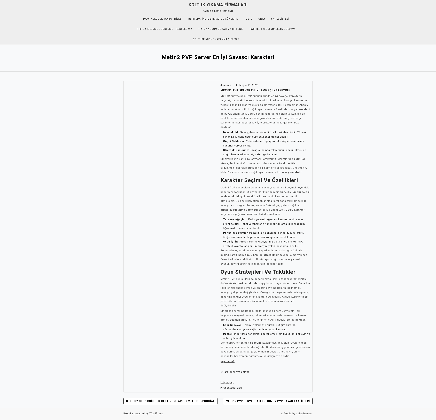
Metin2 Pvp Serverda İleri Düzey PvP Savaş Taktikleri (268, 401)
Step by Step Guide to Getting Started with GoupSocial (170, 401)
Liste (248, 18)
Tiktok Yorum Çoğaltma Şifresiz (221, 29)
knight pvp (227, 382)
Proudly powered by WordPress (143, 413)
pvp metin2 (228, 361)
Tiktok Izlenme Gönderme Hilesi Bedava (164, 29)
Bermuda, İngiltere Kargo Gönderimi (213, 18)
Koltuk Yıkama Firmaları (218, 4)
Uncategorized (232, 387)
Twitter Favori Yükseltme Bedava (272, 29)
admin (227, 85)
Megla (288, 413)
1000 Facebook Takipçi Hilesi (162, 18)
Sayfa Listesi (280, 18)
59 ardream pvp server (235, 371)
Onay (261, 18)
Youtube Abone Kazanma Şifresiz (216, 39)
